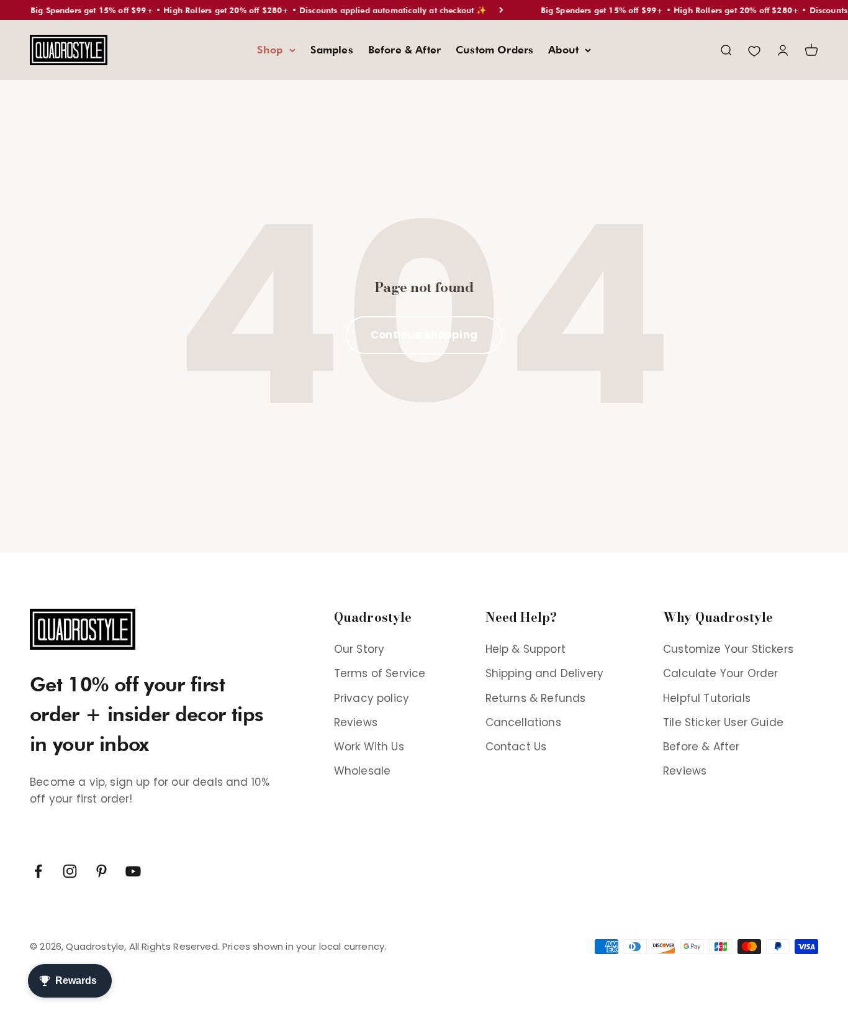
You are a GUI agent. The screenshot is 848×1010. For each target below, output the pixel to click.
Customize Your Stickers (728, 649)
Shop (270, 49)
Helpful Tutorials (707, 698)
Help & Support (525, 649)
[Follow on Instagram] (69, 871)
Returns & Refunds (535, 698)
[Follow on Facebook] (38, 871)
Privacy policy (371, 698)
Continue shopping (424, 334)
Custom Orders (494, 49)
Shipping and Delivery (544, 673)
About (563, 49)
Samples (331, 49)
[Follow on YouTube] (133, 871)
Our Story (359, 649)
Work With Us (369, 746)
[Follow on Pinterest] (101, 871)
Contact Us (516, 746)
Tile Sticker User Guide (723, 722)
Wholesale (362, 770)
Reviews (355, 722)
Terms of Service (380, 673)
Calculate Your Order (720, 673)
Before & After (404, 49)
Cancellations (523, 722)
